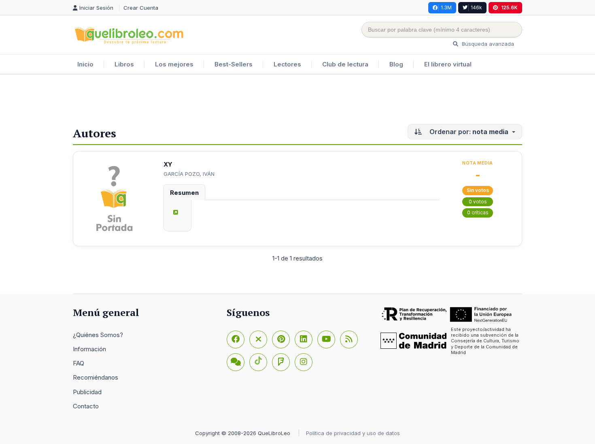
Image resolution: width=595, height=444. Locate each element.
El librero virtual (448, 64)
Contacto (86, 406)
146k (476, 7)
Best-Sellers (234, 64)
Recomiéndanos (95, 377)
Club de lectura (345, 64)
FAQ (78, 363)
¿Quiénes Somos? (98, 335)
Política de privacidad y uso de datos (353, 433)
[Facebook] (235, 339)
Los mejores (174, 64)
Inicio (85, 64)
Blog (396, 64)
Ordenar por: (468, 132)
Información (89, 349)
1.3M (446, 7)
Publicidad (87, 392)
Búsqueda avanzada (487, 44)
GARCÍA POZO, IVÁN (189, 174)
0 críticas (478, 212)
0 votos (478, 202)
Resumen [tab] (184, 192)
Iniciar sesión (97, 7)
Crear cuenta (140, 7)
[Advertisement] (297, 101)
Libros (124, 64)
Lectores (287, 64)
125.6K (509, 7)
